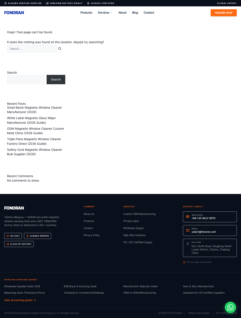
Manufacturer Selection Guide (140, 286)
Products (86, 12)
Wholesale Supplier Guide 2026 (22, 286)
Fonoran (14, 12)
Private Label (130, 220)
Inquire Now (224, 12)
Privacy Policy (92, 235)
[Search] (59, 48)
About (122, 12)
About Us (89, 213)
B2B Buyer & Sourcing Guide (80, 286)
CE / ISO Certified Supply (137, 242)
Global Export (227, 3)
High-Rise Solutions (134, 235)
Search (12, 72)
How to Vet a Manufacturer (198, 286)
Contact (149, 12)
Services (105, 12)
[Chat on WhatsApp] (230, 307)
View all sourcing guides (20, 300)
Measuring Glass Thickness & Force (24, 292)
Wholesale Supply (133, 228)
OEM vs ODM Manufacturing (139, 292)
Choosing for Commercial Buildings (84, 292)
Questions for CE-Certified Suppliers (204, 292)
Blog (135, 12)
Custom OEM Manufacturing (139, 213)
